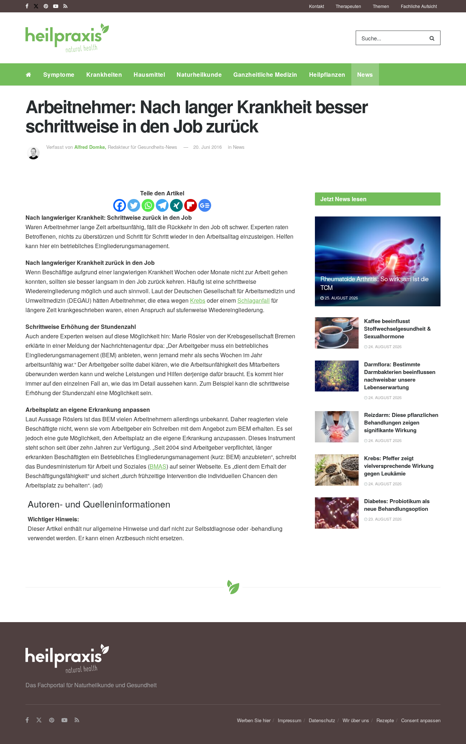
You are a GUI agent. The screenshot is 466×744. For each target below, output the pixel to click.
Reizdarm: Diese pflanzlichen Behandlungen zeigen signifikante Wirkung (401, 422)
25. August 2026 (341, 298)
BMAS (158, 466)
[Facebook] (119, 205)
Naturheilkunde (199, 74)
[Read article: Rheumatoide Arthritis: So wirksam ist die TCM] (378, 261)
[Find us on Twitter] (36, 6)
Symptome (59, 74)
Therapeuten (348, 6)
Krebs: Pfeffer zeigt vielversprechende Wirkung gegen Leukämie (399, 465)
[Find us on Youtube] (55, 6)
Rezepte (385, 720)
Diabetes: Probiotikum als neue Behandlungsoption (397, 505)
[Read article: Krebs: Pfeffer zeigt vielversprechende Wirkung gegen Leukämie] (337, 470)
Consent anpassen (421, 720)
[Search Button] (433, 38)
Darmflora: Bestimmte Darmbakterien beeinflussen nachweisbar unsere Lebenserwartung (399, 375)
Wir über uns (356, 720)
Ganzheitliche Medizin (265, 74)
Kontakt (316, 6)
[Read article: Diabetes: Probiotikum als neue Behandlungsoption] (337, 513)
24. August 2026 (384, 346)
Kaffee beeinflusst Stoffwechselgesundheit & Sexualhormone (397, 328)
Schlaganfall (253, 300)
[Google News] (204, 205)
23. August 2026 (384, 519)
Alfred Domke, (91, 146)
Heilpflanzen (327, 74)
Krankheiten (104, 74)
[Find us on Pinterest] (46, 6)
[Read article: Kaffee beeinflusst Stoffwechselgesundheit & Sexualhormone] (337, 333)
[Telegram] (162, 205)
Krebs (197, 300)
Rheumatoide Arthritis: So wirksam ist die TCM (374, 283)
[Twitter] (133, 205)
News (365, 74)
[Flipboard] (190, 205)
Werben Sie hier (253, 720)
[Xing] (176, 205)
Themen (381, 6)
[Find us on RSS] (65, 6)
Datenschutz (322, 720)
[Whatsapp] (148, 205)
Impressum (289, 720)
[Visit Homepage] (67, 37)
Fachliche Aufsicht (419, 6)
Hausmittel (149, 74)
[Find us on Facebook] (26, 6)
